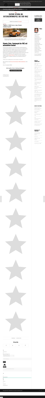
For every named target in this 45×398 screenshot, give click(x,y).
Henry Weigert (19, 338)
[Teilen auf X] (12, 345)
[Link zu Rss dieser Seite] (41, 390)
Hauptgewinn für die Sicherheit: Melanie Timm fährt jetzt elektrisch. (38, 108)
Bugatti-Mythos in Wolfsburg (37, 112)
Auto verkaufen (37, 141)
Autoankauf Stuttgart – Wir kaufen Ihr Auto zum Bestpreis (38, 133)
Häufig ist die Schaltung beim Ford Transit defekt (38, 72)
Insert (1, 397)
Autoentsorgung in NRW (38, 143)
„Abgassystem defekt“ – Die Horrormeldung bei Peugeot (38, 76)
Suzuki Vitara (11, 55)
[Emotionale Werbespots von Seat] (1, 199)
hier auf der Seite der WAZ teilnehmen (17, 61)
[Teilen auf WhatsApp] (19, 345)
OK (17, 4)
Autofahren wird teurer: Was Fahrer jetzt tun (38, 122)
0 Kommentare (13, 338)
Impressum (16, 390)
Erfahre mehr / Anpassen (25, 4)
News (16, 12)
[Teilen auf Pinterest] (25, 345)
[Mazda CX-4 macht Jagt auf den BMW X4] (44, 199)
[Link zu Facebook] (39, 390)
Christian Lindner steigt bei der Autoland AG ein (38, 125)
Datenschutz (36, 136)
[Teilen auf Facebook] (6, 345)
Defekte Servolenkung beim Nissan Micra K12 (38, 87)
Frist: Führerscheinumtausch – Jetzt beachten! (38, 118)
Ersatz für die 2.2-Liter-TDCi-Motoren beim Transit (38, 95)
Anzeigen (20, 21)
